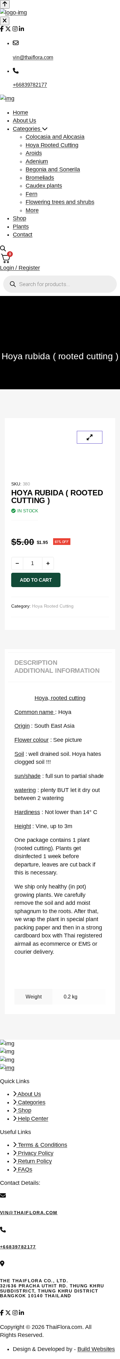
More (32, 210)
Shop (19, 218)
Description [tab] (35, 662)
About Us (24, 120)
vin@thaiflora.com (33, 57)
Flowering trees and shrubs (60, 202)
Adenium (37, 161)
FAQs (24, 1169)
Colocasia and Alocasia (55, 137)
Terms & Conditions (41, 1145)
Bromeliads (40, 178)
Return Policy (34, 1161)
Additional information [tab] (57, 670)
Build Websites (96, 1349)
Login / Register (20, 268)
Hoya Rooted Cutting (52, 145)
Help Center (32, 1118)
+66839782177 (30, 85)
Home (20, 112)
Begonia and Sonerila (53, 169)
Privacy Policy (34, 1153)
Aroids (34, 153)
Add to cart (36, 580)
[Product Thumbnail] (89, 437)
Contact (22, 234)
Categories (27, 129)
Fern (31, 194)
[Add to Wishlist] (67, 581)
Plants (20, 226)
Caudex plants (44, 185)
